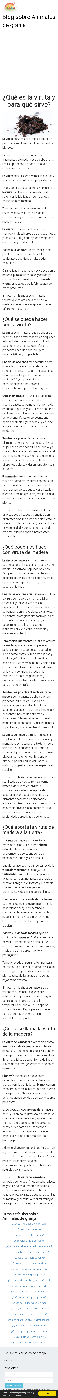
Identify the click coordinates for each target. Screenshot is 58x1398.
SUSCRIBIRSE (14, 1385)
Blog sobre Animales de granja (28, 21)
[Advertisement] (29, 60)
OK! (47, 1393)
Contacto (7, 1360)
